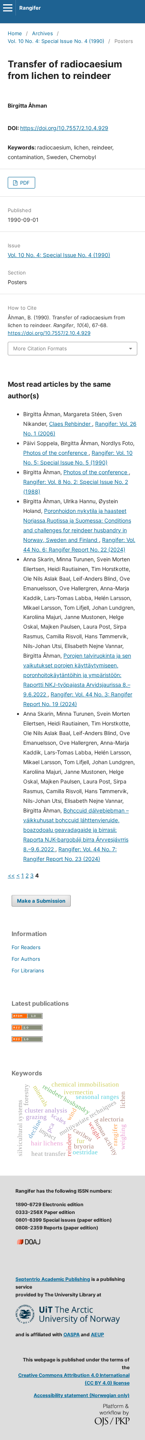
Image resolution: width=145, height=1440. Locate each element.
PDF (24, 183)
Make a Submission (41, 901)
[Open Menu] (7, 7)
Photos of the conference (56, 452)
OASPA (71, 1334)
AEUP (97, 1334)
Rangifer (30, 8)
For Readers (26, 947)
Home (15, 33)
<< (11, 875)
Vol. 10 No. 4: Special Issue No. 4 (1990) (56, 41)
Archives (42, 33)
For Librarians (28, 970)
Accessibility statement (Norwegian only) (82, 1395)
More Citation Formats (40, 348)
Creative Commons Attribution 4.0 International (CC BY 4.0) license (74, 1379)
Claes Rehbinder (70, 423)
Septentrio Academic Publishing (52, 1279)
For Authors (26, 959)
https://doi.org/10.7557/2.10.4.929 (64, 128)
